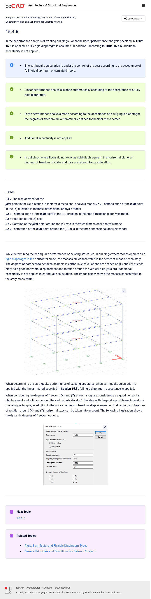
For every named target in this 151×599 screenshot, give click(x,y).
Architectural (33, 587)
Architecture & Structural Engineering (53, 5)
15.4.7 (21, 518)
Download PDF (63, 587)
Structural (47, 587)
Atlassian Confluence (110, 592)
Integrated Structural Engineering (23, 17)
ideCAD (20, 587)
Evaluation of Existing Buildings (58, 17)
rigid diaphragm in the (20, 259)
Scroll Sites (90, 592)
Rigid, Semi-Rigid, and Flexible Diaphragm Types (56, 545)
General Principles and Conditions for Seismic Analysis (34, 21)
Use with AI (133, 18)
